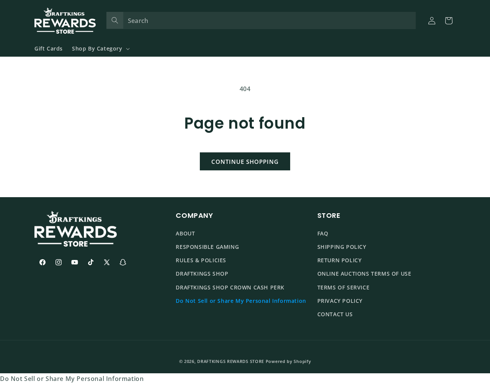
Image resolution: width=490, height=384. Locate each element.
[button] (100, 49)
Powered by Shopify (288, 361)
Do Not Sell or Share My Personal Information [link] (72, 378)
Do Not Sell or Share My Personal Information (241, 300)
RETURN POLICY (339, 260)
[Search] (114, 20)
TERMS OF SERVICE (343, 287)
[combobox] (261, 20)
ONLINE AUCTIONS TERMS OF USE (364, 273)
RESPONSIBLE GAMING (207, 246)
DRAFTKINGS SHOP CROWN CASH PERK (230, 287)
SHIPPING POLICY (341, 246)
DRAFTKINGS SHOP (202, 273)
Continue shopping (245, 161)
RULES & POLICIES (201, 260)
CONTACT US (335, 314)
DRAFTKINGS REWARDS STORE (230, 361)
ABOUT (185, 233)
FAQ (322, 233)
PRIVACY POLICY (340, 300)
